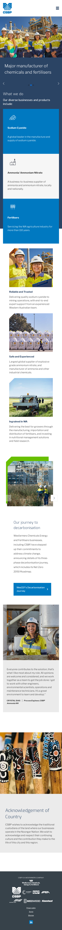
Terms (31, 911)
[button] (4, 83)
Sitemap (31, 915)
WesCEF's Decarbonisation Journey (31, 589)
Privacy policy (31, 908)
